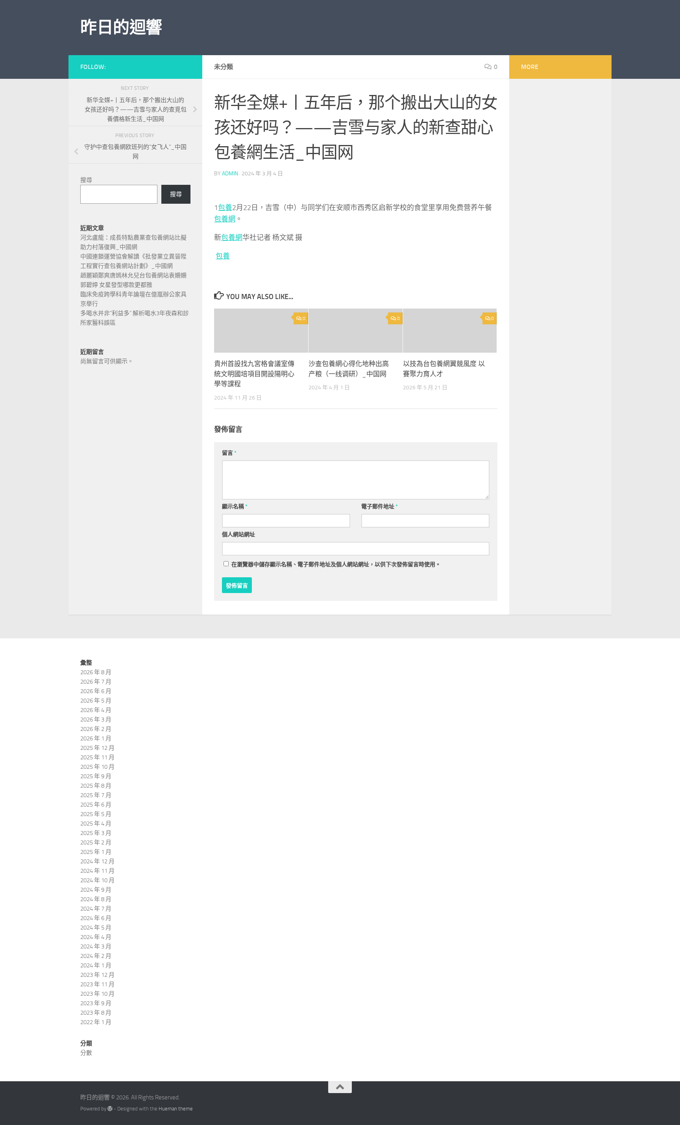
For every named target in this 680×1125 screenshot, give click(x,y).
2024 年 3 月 (95, 946)
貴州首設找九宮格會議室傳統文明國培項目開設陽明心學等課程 (254, 374)
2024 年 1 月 (95, 965)
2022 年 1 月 (95, 1022)
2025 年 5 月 (95, 814)
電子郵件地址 (379, 506)
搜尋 (86, 180)
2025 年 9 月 (95, 776)
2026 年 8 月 (95, 672)
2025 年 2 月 (95, 842)
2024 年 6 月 (95, 918)
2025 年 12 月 (97, 747)
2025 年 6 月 (95, 804)
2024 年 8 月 (95, 899)
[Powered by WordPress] (110, 1108)
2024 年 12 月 (97, 861)
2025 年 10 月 (97, 766)
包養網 (224, 219)
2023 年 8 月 (95, 1012)
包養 (225, 207)
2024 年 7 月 (95, 908)
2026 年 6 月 (95, 691)
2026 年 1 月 (95, 738)
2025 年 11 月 (97, 757)
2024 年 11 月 (97, 870)
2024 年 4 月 (95, 937)
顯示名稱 (235, 506)
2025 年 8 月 (95, 785)
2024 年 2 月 (95, 956)
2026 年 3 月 (95, 719)
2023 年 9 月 (95, 1003)
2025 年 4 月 (95, 823)
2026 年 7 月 (95, 681)
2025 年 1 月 (95, 851)
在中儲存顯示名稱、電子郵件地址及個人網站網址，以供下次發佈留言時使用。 (336, 564)
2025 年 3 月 (95, 833)
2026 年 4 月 (95, 710)
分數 (86, 1052)
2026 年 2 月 (95, 729)
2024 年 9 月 (95, 889)
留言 (229, 453)
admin (230, 173)
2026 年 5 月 (95, 700)
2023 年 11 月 (97, 984)
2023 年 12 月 (97, 974)
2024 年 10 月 (97, 880)
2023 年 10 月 (97, 993)
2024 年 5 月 (95, 927)
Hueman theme (176, 1109)
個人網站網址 (238, 534)
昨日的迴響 (121, 27)
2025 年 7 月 (95, 795)
